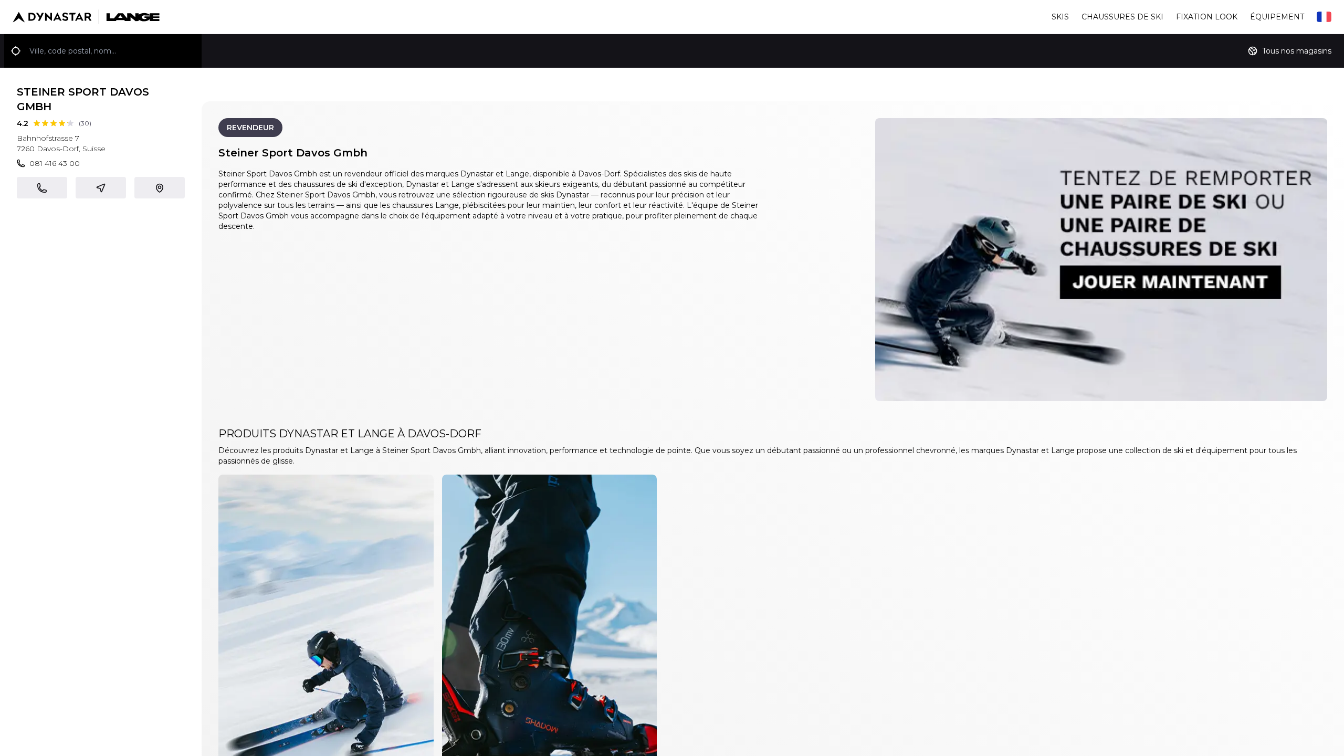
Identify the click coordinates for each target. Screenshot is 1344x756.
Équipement (1277, 17)
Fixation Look (1206, 17)
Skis (1060, 17)
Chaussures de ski (1122, 17)
